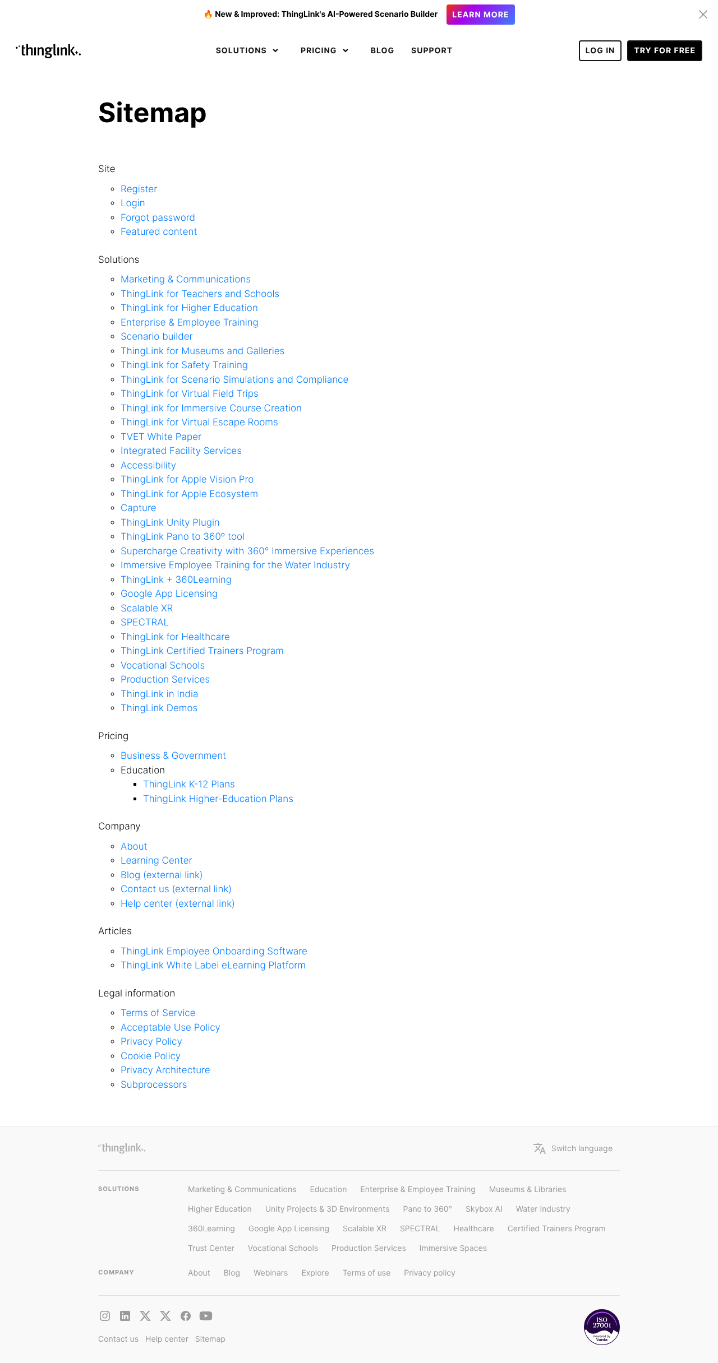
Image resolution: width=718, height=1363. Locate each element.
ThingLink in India (159, 694)
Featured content (159, 232)
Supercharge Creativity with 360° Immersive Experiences (247, 551)
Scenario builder (157, 336)
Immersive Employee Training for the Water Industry (235, 565)
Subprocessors (154, 1085)
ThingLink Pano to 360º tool (183, 537)
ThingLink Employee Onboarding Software (214, 951)
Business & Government (173, 756)
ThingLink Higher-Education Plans (218, 799)
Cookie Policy (151, 1056)
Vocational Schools (163, 665)
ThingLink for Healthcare (175, 637)
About (134, 846)
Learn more (480, 15)
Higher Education (220, 1209)
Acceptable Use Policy (170, 1027)
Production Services (165, 679)
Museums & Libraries (528, 1189)
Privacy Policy (151, 1041)
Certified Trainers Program (557, 1229)
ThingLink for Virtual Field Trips (190, 394)
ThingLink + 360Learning (176, 580)
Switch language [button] (582, 1148)
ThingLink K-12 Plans (189, 784)
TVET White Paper (161, 437)
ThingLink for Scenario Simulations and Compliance (234, 380)
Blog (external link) (162, 875)
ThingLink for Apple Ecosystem (189, 494)
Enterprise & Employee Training (190, 322)
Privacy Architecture (165, 1070)
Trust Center (211, 1248)
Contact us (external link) (176, 889)
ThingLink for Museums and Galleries (202, 351)
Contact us (118, 1339)
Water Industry (543, 1209)
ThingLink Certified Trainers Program (202, 651)
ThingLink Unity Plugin (170, 522)
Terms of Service (158, 1013)
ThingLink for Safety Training (184, 365)
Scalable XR (147, 608)
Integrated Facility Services (181, 451)
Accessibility (148, 465)
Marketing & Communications (186, 279)
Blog (382, 50)
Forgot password (158, 218)
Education (328, 1189)
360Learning (211, 1229)
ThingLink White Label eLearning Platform (213, 965)
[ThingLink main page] (121, 1148)
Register (139, 189)
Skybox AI (484, 1209)
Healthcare (474, 1229)
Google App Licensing (169, 594)
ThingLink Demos (159, 708)
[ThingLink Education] (206, 1316)
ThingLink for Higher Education (189, 308)
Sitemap (210, 1339)
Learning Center (156, 860)
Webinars (271, 1273)
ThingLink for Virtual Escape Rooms (199, 422)
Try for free (665, 50)
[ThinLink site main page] (48, 51)
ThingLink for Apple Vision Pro (187, 479)
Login (133, 203)
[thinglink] (125, 1316)
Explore (315, 1273)
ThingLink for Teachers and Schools (200, 294)
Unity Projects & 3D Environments (327, 1209)
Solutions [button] (242, 50)
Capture (139, 508)
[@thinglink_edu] (165, 1316)
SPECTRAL (145, 622)
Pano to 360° (427, 1209)
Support (432, 50)
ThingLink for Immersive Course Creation (211, 408)
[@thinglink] (105, 1316)
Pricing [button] (320, 50)
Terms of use (367, 1273)
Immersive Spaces (453, 1248)
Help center (166, 1339)
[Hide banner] (703, 14)
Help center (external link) (178, 904)
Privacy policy (429, 1273)
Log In (600, 50)
